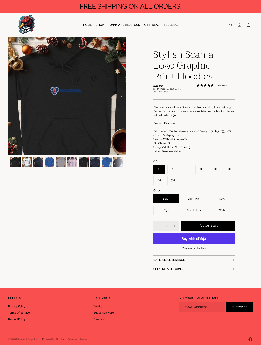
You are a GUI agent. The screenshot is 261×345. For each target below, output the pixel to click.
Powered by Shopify (53, 339)
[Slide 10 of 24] (118, 162)
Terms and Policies (77, 339)
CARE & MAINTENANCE (169, 260)
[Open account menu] (239, 25)
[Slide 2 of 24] (27, 162)
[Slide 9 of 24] (107, 162)
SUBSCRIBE (239, 307)
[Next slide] (122, 96)
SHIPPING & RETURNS (168, 269)
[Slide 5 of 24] (61, 162)
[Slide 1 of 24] (15, 162)
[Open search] (230, 25)
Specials (98, 319)
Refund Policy (16, 319)
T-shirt (97, 306)
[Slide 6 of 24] (72, 162)
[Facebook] (250, 339)
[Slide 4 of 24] (49, 162)
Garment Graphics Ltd (29, 339)
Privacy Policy (16, 306)
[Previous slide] (11, 96)
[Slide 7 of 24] (84, 162)
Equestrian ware (103, 312)
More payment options (194, 248)
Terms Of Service (19, 312)
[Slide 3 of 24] (38, 162)
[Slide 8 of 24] (95, 162)
